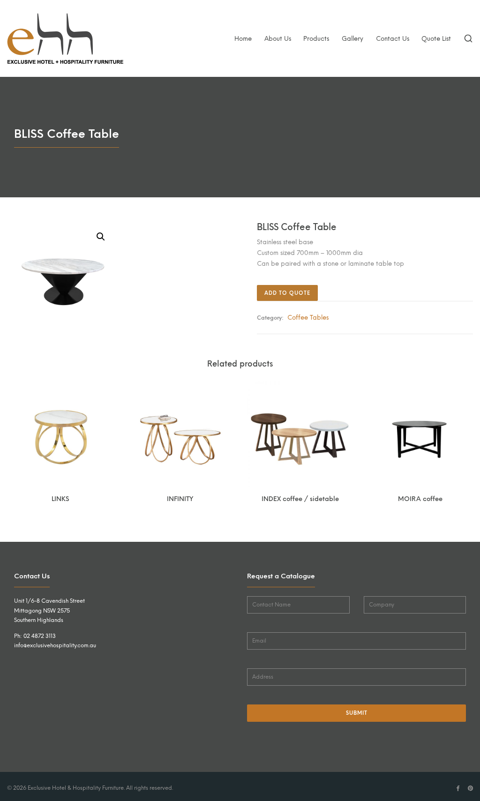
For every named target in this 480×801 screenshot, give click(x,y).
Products (316, 38)
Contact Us (392, 38)
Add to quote (287, 293)
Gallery (352, 38)
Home (243, 38)
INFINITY (180, 498)
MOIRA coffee (420, 498)
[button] (100, 236)
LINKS (60, 498)
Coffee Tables (308, 317)
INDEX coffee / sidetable (300, 498)
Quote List (436, 38)
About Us (277, 38)
